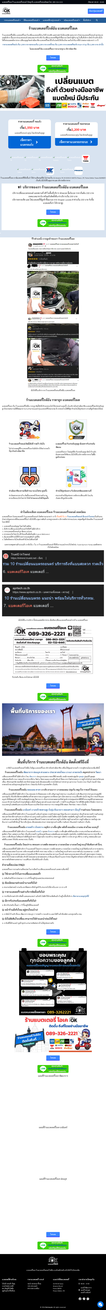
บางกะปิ (35, 809)
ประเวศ (53, 772)
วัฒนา (98, 772)
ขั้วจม (39, 1284)
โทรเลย (100, 20)
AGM (31, 1288)
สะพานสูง (43, 809)
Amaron (55, 1286)
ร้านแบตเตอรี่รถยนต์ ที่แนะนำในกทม (80, 516)
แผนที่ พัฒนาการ (86, 1288)
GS (54, 1284)
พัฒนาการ (28, 772)
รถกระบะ (35, 1284)
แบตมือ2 (36, 1288)
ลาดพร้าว (30, 827)
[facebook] (80, 1298)
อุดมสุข (81, 776)
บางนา (69, 772)
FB (56, 1284)
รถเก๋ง (29, 1284)
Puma (55, 1288)
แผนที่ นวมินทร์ (86, 1292)
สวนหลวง (45, 772)
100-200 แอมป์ (32, 1286)
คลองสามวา (69, 809)
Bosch (61, 1286)
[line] (84, 1298)
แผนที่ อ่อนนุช (85, 1290)
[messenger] (87, 1298)
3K (58, 1284)
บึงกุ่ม (51, 809)
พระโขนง (61, 772)
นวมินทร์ (27, 809)
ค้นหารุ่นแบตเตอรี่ (95, 11)
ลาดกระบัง (77, 772)
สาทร (38, 789)
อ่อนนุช (36, 772)
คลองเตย (31, 789)
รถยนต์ (36, 1279)
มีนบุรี (78, 809)
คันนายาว (58, 809)
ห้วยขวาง (39, 827)
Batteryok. (49, 1307)
